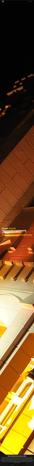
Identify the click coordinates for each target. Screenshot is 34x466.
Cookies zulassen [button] (12, 464)
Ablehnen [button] (17, 464)
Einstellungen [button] (22, 464)
